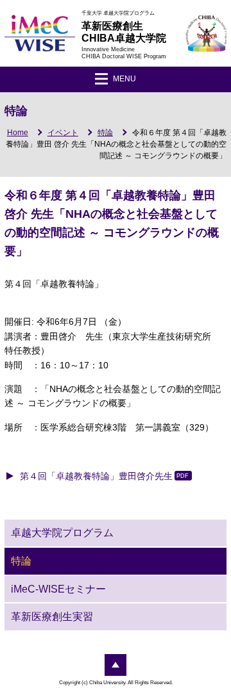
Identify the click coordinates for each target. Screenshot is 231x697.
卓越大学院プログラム (62, 532)
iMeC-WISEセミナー (58, 589)
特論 (105, 132)
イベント (62, 132)
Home (17, 132)
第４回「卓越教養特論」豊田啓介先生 (96, 476)
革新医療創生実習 (52, 616)
